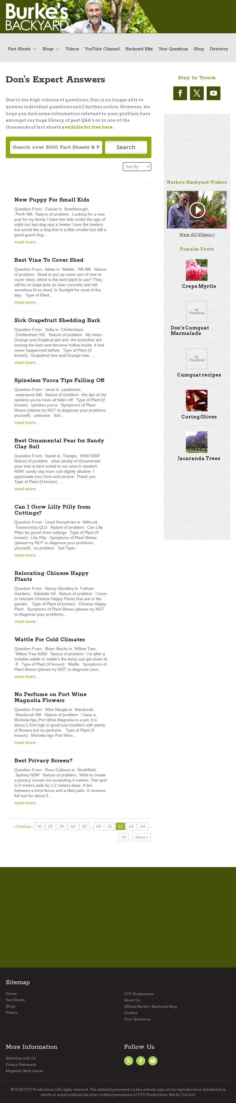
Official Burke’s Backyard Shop (150, 1007)
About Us (132, 1000)
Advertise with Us (21, 1058)
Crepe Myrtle (199, 286)
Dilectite (188, 1094)
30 (61, 826)
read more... (26, 242)
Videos (72, 49)
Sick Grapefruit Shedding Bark (57, 320)
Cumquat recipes (199, 375)
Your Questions (173, 49)
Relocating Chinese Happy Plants (51, 576)
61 (110, 826)
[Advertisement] (197, 142)
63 (131, 826)
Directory (219, 49)
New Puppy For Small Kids (51, 200)
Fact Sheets (19, 49)
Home (11, 994)
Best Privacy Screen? (43, 760)
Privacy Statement (21, 1065)
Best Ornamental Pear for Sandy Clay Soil (59, 443)
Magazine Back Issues (24, 1071)
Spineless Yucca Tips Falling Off (59, 380)
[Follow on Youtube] (213, 93)
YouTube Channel (102, 49)
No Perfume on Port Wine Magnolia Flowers (50, 697)
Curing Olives (199, 417)
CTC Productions (139, 994)
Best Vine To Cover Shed (48, 260)
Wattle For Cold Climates (49, 639)
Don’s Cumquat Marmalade (190, 330)
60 (98, 826)
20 (50, 826)
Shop (199, 49)
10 (39, 826)
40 (73, 826)
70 (123, 837)
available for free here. (88, 127)
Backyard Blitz (139, 49)
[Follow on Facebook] (180, 93)
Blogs (48, 49)
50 (84, 826)
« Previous (22, 827)
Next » (141, 837)
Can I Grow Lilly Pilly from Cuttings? (52, 510)
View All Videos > (197, 234)
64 (142, 826)
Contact (130, 1013)
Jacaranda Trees (199, 458)
